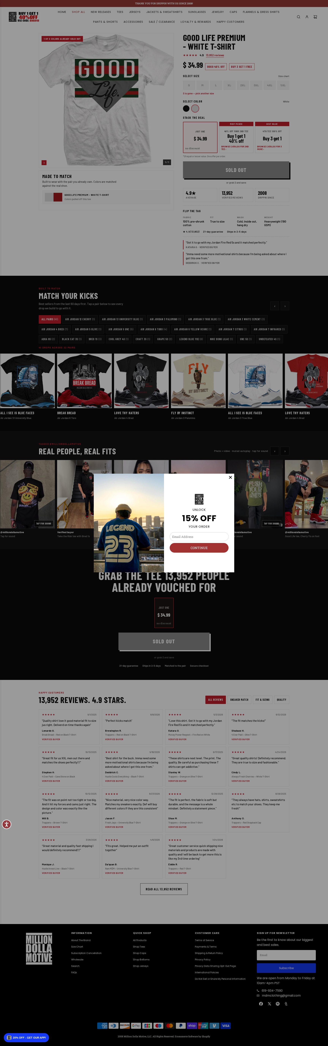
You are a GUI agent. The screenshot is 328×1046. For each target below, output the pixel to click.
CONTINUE (199, 548)
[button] (26, 1037)
